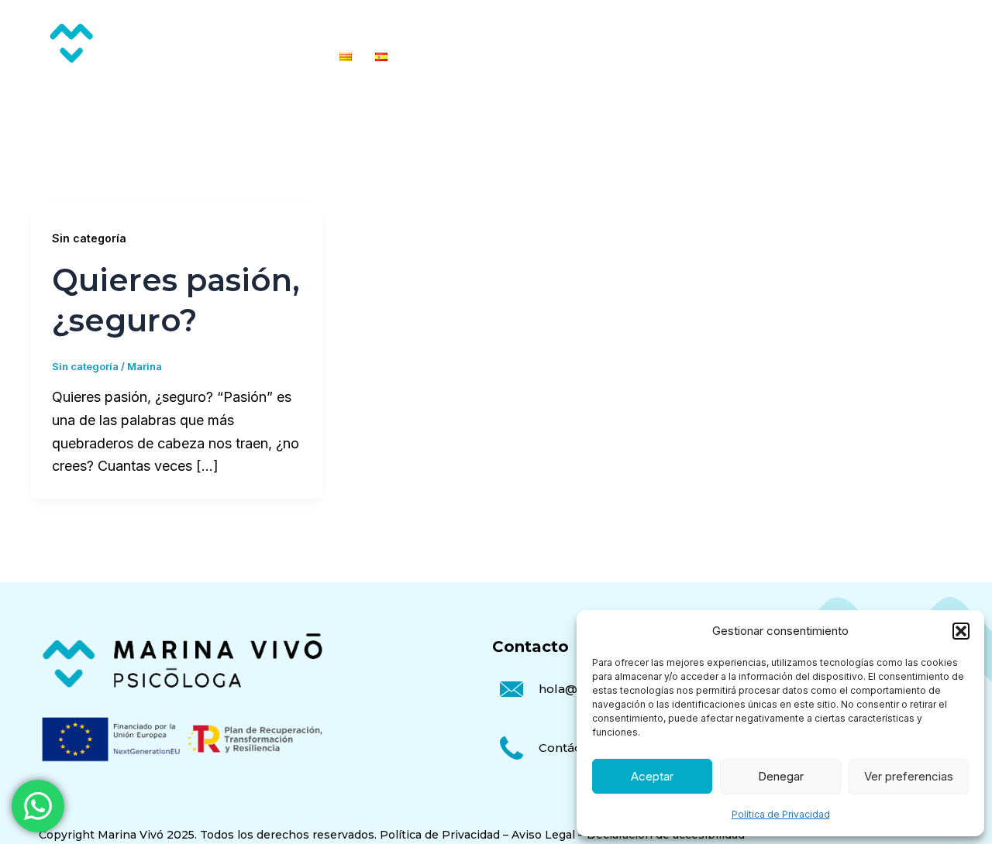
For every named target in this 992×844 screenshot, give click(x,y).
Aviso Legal (543, 835)
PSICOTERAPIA (439, 25)
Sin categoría (89, 238)
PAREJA (526, 25)
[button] (961, 631)
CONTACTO (940, 25)
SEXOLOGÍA (603, 25)
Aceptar (652, 776)
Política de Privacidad (781, 814)
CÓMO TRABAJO (705, 25)
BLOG (869, 25)
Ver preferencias (908, 776)
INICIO (356, 25)
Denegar (781, 776)
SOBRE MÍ (802, 25)
